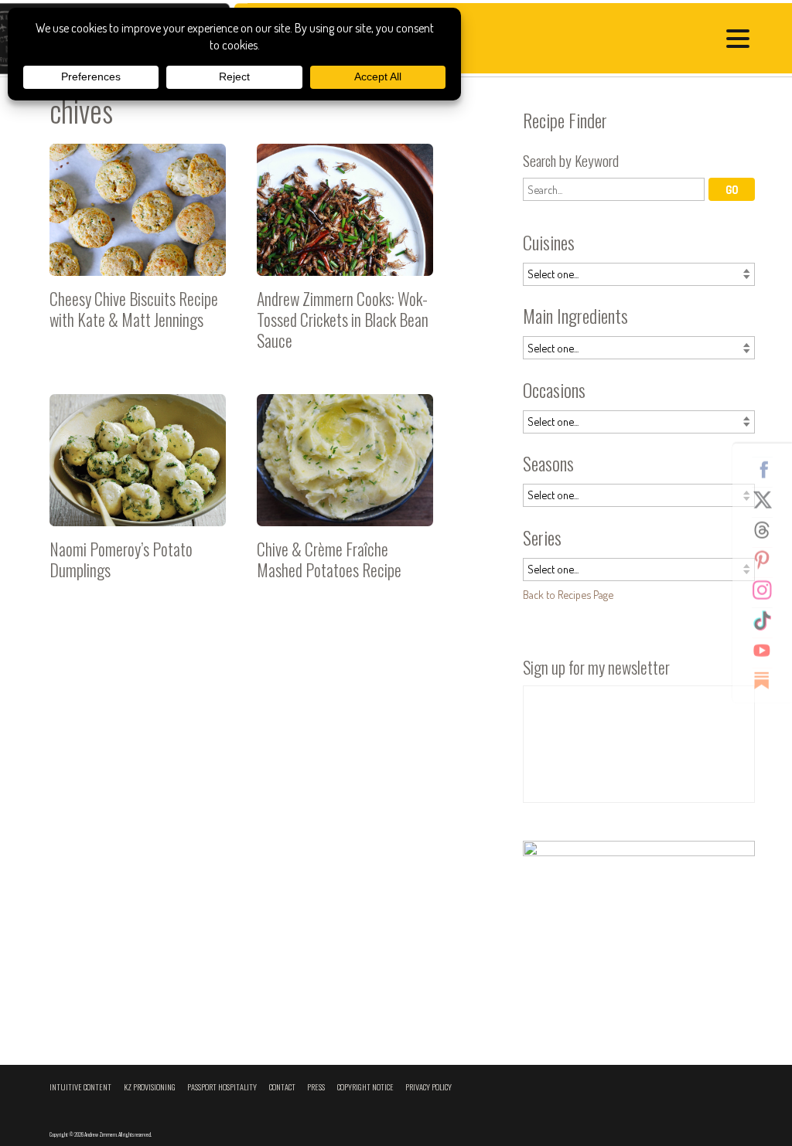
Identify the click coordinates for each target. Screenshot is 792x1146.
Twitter (768, 499)
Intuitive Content (80, 1087)
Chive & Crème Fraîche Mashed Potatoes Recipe (345, 504)
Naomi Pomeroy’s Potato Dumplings (138, 504)
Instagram (768, 589)
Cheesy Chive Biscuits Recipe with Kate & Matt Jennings (138, 253)
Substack (768, 680)
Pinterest (768, 559)
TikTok (768, 619)
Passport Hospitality (222, 1087)
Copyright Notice (365, 1087)
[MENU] (741, 41)
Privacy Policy (428, 1087)
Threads (768, 529)
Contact (282, 1087)
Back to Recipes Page (568, 594)
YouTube (768, 650)
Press (316, 1087)
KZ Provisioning (150, 1087)
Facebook (768, 469)
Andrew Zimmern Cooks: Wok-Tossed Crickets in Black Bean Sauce (345, 253)
